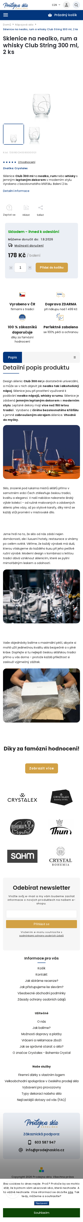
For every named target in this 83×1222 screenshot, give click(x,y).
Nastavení (42, 1203)
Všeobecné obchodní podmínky (42, 993)
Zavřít (67, 222)
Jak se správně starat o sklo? (41, 1046)
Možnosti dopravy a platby (41, 1034)
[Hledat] (76, 5)
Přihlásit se (41, 924)
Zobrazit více (41, 768)
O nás (41, 1021)
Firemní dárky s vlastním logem (41, 1075)
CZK (54, 5)
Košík (41, 968)
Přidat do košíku (51, 267)
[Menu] (6, 15)
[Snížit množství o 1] (11, 268)
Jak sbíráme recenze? (41, 981)
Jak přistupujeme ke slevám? (41, 987)
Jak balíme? (41, 1028)
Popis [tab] (12, 357)
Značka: (15, 168)
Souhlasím (41, 1213)
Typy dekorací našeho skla (41, 1093)
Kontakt (42, 974)
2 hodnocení (26, 162)
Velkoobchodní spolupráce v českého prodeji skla (42, 1081)
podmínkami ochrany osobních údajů (41, 935)
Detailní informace (16, 191)
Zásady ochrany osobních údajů (42, 999)
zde (70, 1192)
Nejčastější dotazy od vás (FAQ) (41, 1100)
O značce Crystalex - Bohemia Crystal (42, 1053)
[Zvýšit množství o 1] (30, 268)
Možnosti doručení (29, 246)
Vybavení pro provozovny (41, 1087)
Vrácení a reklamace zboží (41, 1040)
